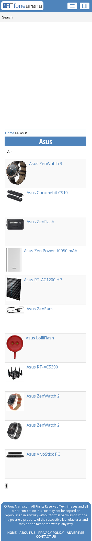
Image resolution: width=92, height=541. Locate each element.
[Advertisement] (46, 78)
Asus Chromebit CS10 (47, 192)
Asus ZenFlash (40, 221)
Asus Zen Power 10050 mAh (50, 251)
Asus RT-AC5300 (42, 367)
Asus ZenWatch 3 (45, 163)
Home (9, 133)
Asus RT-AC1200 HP (43, 280)
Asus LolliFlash (40, 338)
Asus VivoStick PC (43, 454)
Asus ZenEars (40, 309)
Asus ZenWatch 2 (43, 396)
